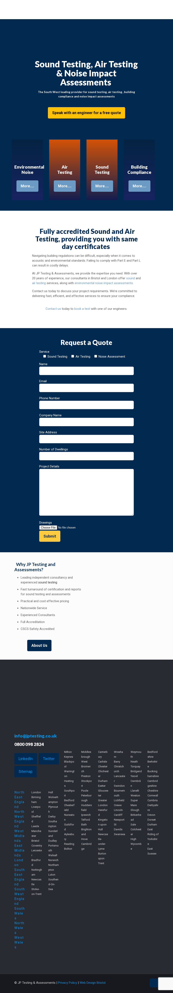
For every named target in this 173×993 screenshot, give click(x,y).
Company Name (50, 415)
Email (43, 381)
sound (130, 278)
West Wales (19, 942)
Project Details (49, 466)
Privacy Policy (67, 983)
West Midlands (19, 836)
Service (82, 354)
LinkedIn (26, 758)
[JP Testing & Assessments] (50, 9)
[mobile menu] (151, 9)
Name (43, 364)
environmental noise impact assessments (104, 283)
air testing (39, 283)
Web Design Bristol (92, 983)
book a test (82, 309)
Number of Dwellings (53, 449)
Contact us (53, 309)
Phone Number (49, 398)
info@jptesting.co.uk (35, 735)
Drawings (45, 522)
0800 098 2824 (29, 744)
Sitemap (25, 771)
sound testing (47, 582)
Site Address (48, 432)
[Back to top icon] (154, 982)
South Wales (19, 913)
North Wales (19, 928)
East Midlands (19, 850)
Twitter (49, 758)
